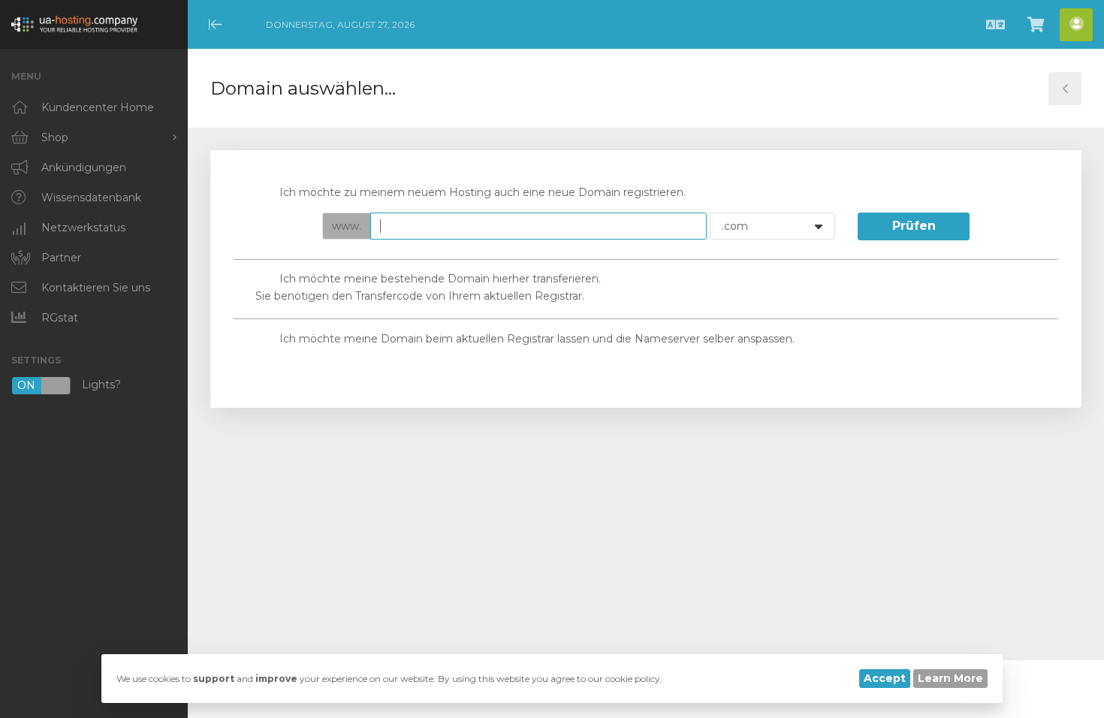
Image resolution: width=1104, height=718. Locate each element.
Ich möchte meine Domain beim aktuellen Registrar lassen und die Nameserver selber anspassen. (537, 338)
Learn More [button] (950, 678)
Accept (885, 678)
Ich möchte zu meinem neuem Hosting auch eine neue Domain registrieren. (482, 192)
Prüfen (914, 226)
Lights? (69, 386)
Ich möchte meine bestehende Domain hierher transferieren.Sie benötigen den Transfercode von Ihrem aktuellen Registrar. (428, 287)
